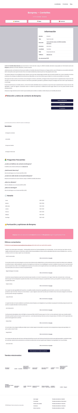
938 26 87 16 (25, 166)
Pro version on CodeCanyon (24, 122)
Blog (71, 4)
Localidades (57, 4)
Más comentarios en (46, 258)
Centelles (39, 16)
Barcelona (44, 16)
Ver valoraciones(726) (44, 58)
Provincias (65, 4)
